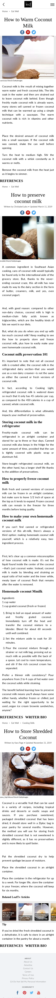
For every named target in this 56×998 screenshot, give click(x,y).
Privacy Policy (28, 978)
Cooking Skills (28, 723)
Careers (28, 972)
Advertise (28, 965)
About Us (28, 962)
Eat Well (15, 11)
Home (5, 11)
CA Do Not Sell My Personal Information (28, 982)
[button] (22, 32)
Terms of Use (28, 975)
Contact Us (28, 969)
